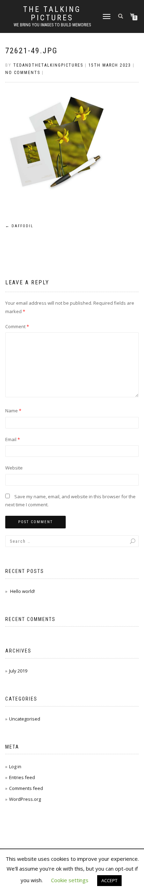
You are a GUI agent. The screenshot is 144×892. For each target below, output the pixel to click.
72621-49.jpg (31, 50)
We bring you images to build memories (52, 24)
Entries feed (22, 777)
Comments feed (26, 788)
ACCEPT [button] (109, 880)
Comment (17, 326)
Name (13, 410)
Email (12, 439)
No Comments (22, 72)
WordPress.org (25, 799)
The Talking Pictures (52, 13)
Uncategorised (24, 719)
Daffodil (19, 226)
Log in (15, 766)
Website (14, 468)
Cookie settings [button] (69, 880)
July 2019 (18, 671)
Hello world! (22, 591)
